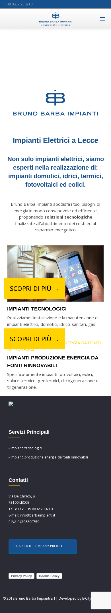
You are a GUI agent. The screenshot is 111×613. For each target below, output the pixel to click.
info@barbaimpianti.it (37, 515)
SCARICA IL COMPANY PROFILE (39, 546)
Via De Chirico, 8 (22, 496)
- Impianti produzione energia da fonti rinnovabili (48, 457)
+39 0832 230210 (18, 4)
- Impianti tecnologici (25, 448)
